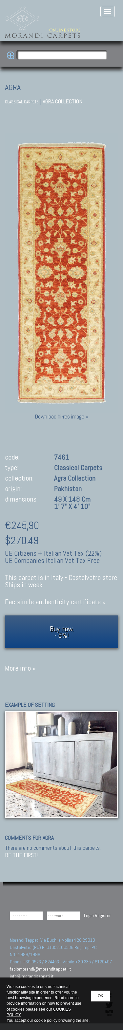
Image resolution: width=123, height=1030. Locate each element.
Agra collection (62, 101)
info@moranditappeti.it (32, 976)
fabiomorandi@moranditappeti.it (40, 969)
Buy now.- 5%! (61, 632)
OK (100, 996)
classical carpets (22, 102)
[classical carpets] (61, 764)
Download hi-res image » (61, 416)
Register (103, 915)
